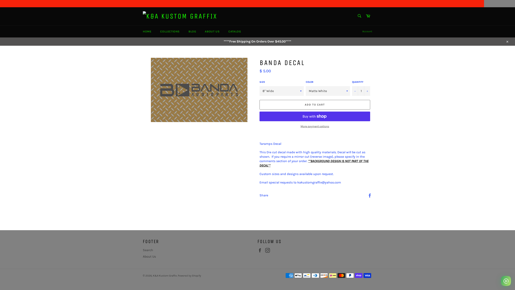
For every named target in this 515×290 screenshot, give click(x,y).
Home (147, 31)
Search (148, 250)
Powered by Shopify (189, 275)
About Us (212, 31)
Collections (170, 31)
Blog (192, 31)
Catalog (234, 31)
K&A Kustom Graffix (165, 275)
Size (262, 82)
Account (367, 31)
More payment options (315, 126)
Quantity (357, 82)
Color (309, 82)
